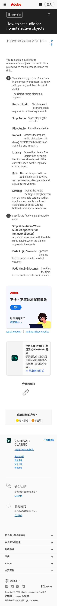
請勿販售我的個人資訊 (14, 601)
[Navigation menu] (5, 4)
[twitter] (17, 586)
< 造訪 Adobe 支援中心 (24, 449)
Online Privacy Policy (37, 331)
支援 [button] (7, 556)
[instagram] (12, 586)
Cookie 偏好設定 (22, 596)
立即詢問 (18, 495)
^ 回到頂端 (49, 439)
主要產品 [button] (9, 570)
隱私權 (41, 592)
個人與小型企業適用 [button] (15, 535)
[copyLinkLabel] (25, 395)
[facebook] (6, 586)
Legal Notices (13, 331)
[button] (40, 4)
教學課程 (18, 467)
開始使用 (18, 460)
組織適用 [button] (9, 549)
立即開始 (18, 515)
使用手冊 (18, 464)
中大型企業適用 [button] (13, 542)
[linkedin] (23, 586)
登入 (49, 4)
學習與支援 (19, 456)
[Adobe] (16, 4)
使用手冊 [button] (16, 14)
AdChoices (33, 601)
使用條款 (9, 596)
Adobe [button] (8, 563)
